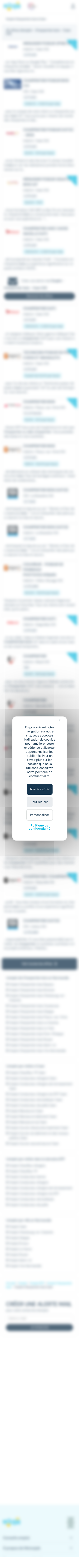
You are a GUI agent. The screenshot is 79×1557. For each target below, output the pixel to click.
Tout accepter (39, 789)
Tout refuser (39, 802)
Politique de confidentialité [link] (39, 827)
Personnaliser (39, 815)
